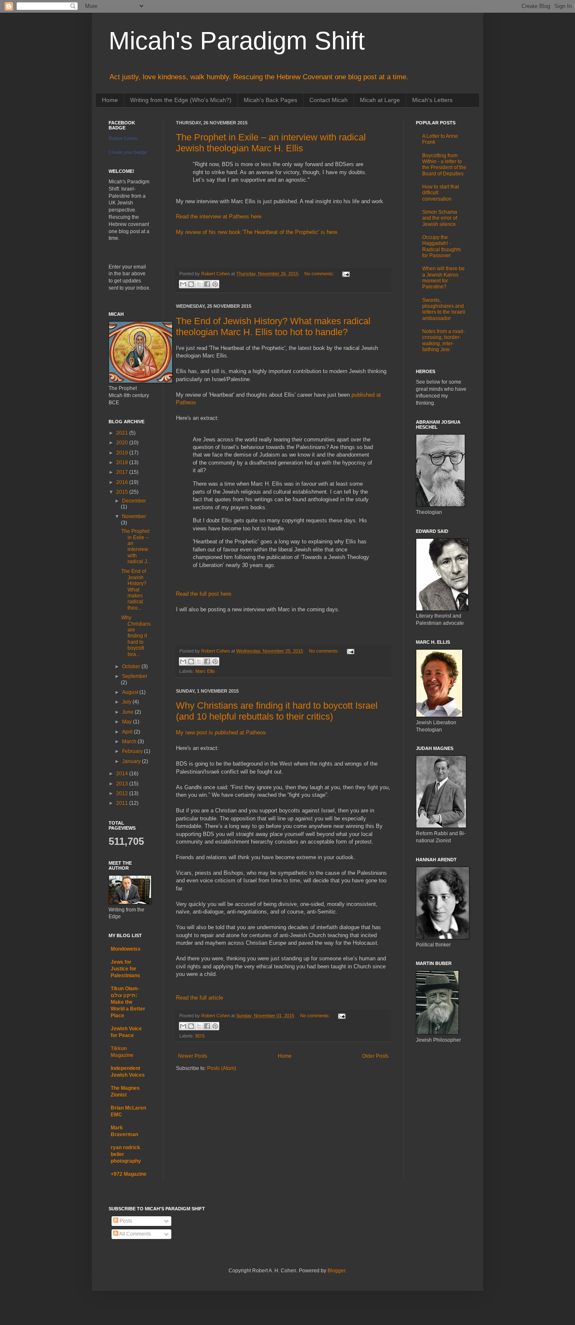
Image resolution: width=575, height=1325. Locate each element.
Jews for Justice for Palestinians (125, 968)
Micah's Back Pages (270, 100)
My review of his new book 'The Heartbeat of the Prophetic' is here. (257, 232)
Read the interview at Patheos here (218, 216)
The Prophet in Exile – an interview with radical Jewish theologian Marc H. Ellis (271, 142)
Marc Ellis (205, 671)
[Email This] (183, 284)
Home (110, 100)
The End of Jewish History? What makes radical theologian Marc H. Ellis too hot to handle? (273, 326)
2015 (122, 492)
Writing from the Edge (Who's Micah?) (181, 100)
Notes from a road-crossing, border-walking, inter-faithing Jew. (443, 340)
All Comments (134, 1234)
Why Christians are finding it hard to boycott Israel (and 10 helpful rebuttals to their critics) (277, 711)
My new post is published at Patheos (221, 732)
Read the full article (199, 997)
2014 (122, 774)
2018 (122, 462)
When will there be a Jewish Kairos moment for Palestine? (443, 278)
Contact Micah (328, 100)
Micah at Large (380, 100)
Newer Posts (192, 1056)
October (131, 666)
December (134, 501)
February (133, 751)
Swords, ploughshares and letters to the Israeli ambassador (443, 309)
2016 (122, 482)
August (130, 692)
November (134, 516)
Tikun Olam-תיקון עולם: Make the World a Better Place (128, 1002)
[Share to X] (199, 284)
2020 (122, 443)
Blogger (336, 1271)
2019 (122, 453)
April (128, 732)
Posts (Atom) (221, 1068)
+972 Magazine (128, 1174)
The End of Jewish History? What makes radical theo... (133, 589)
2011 (122, 803)
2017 (122, 472)
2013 (122, 784)
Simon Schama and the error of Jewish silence (439, 218)
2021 (122, 433)
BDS (200, 1035)
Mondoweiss (126, 949)
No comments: (319, 273)
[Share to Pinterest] (215, 284)
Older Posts (375, 1056)
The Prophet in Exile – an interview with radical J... (136, 546)
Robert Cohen (123, 138)
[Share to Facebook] (207, 284)
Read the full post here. (204, 594)
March (130, 741)
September (134, 676)
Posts (125, 1221)
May (127, 722)
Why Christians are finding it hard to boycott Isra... (136, 636)
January (132, 761)
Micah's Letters (432, 100)
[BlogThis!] (191, 284)
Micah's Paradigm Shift (237, 41)
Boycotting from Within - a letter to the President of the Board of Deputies (444, 165)
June (128, 712)
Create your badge (128, 152)
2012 (122, 793)
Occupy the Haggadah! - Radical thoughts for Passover (441, 246)
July (127, 702)
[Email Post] (345, 273)
